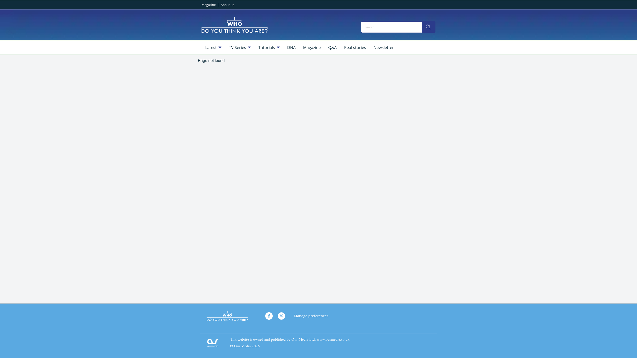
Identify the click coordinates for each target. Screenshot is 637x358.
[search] (428, 27)
